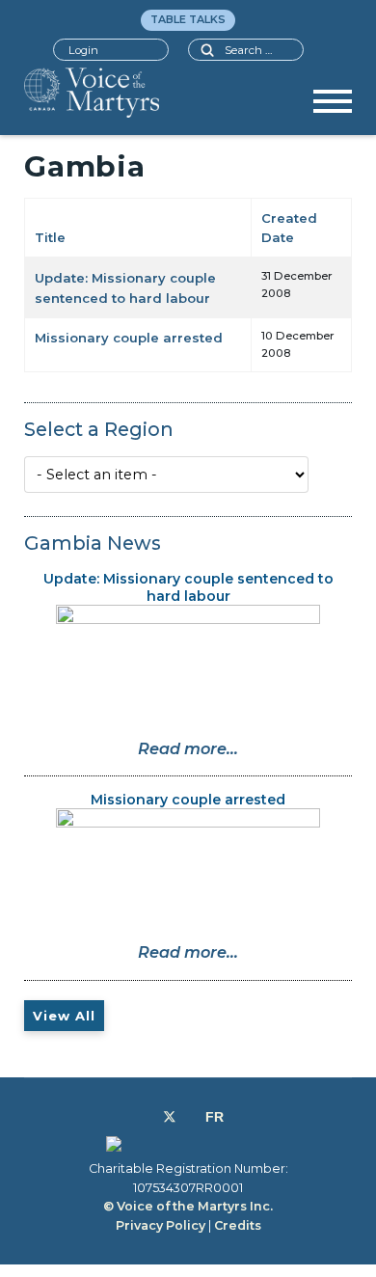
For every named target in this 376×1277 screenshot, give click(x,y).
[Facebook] (148, 1117)
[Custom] (214, 1117)
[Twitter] (169, 1117)
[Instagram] (190, 1117)
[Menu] (332, 108)
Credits (237, 1225)
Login (83, 50)
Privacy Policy (160, 1225)
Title (50, 237)
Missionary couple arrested (129, 337)
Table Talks (188, 19)
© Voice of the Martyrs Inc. (188, 1206)
